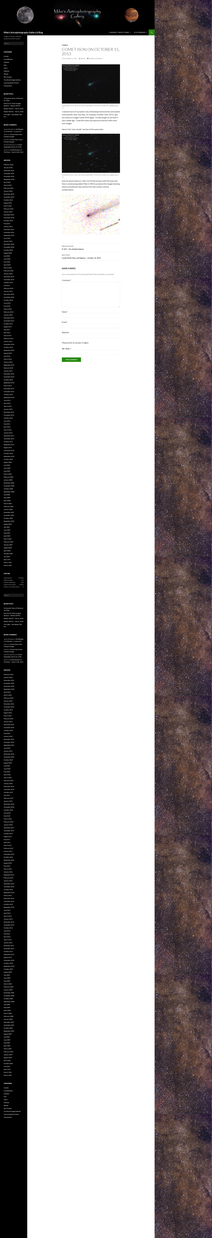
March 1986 (8, 565)
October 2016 (8, 347)
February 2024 (8, 188)
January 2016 (8, 362)
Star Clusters (8, 77)
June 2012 (7, 421)
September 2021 (9, 235)
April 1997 (7, 559)
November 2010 (9, 450)
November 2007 (9, 515)
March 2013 (8, 406)
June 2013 (7, 400)
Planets (6, 74)
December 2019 (9, 277)
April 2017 (7, 333)
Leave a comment (96, 58)
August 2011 (8, 447)
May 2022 (7, 223)
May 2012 (7, 424)
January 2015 (8, 371)
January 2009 (8, 480)
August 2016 (8, 353)
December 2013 (9, 388)
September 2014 (9, 383)
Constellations (8, 59)
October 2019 (8, 282)
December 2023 (9, 194)
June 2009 (7, 468)
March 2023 (8, 206)
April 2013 (7, 403)
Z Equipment (8, 86)
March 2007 (8, 539)
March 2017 (8, 335)
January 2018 (8, 315)
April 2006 (7, 551)
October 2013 (8, 394)
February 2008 (8, 506)
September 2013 (9, 397)
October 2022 (8, 221)
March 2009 (8, 474)
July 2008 (7, 495)
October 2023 (8, 200)
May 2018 (7, 306)
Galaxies (6, 62)
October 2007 (8, 518)
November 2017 (9, 321)
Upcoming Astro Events (11, 83)
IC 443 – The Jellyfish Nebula (73, 247)
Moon (6, 68)
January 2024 (8, 191)
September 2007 (9, 521)
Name (65, 312)
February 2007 (8, 542)
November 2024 (9, 176)
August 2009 (8, 462)
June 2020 (7, 259)
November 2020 (9, 247)
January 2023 (8, 212)
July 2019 (7, 285)
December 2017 (9, 318)
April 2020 (7, 265)
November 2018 (9, 297)
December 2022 (9, 215)
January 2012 (8, 433)
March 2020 (8, 268)
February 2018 (8, 312)
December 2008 (9, 483)
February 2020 (8, 271)
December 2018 (9, 294)
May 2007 (7, 533)
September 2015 (9, 365)
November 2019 (9, 279)
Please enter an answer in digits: (75, 342)
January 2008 (8, 509)
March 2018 (8, 309)
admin (82, 58)
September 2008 (9, 492)
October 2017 (8, 324)
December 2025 (9, 170)
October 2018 (8, 300)
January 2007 (8, 545)
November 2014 (9, 377)
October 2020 (8, 250)
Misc (5, 65)
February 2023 (8, 209)
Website (65, 332)
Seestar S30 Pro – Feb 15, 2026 (13, 111)
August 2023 (8, 203)
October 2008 (8, 489)
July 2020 (7, 256)
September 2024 (9, 179)
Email (65, 322)
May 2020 (7, 262)
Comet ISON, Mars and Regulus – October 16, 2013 (81, 256)
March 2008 (8, 503)
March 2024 (8, 185)
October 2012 (8, 418)
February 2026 (8, 165)
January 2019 (8, 291)
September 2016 (9, 350)
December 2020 (9, 244)
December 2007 (9, 512)
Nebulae (6, 71)
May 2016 (7, 356)
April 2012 (7, 427)
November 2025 (9, 173)
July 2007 (7, 527)
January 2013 (8, 409)
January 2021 (8, 241)
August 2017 (8, 327)
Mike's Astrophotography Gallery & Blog (23, 32)
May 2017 (7, 330)
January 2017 (8, 341)
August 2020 (8, 253)
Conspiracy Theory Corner (119, 32)
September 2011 (9, 444)
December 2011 (9, 436)
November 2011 (9, 439)
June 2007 (7, 530)
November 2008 (9, 486)
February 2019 (8, 288)
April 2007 (7, 536)
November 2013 (9, 391)
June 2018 (7, 303)
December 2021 (9, 229)
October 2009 (8, 459)
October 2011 (8, 442)
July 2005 (7, 556)
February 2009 (8, 477)
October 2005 (8, 554)
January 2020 (8, 274)
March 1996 (8, 562)
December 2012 (9, 412)
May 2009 (7, 471)
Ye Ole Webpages (139, 32)
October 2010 (8, 453)
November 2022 (9, 218)
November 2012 (9, 415)
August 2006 (8, 548)
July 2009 (7, 465)
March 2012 (8, 430)
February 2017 (8, 338)
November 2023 (9, 197)
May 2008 (7, 498)
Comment (66, 280)
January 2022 (8, 226)
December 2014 (9, 374)
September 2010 (9, 456)
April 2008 (7, 500)
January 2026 (8, 167)
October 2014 (8, 380)
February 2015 (8, 368)
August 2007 (8, 524)
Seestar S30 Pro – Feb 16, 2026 (13, 109)
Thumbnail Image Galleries (12, 80)
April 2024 (7, 182)
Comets (65, 45)
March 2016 (8, 359)
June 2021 (7, 238)
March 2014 (8, 386)
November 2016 (9, 344)
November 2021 (9, 232)
